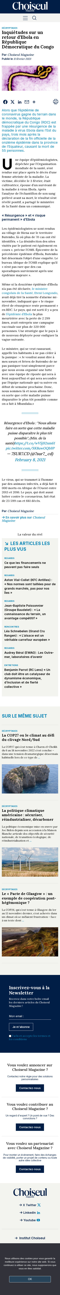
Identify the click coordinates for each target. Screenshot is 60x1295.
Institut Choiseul (32, 1238)
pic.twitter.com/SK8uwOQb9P (30, 448)
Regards (9, 558)
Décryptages (9, 28)
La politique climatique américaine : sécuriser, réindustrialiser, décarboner (28, 815)
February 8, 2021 (30, 459)
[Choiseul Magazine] (30, 1193)
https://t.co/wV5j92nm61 (34, 443)
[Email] (26, 102)
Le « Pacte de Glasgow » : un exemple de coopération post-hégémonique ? (29, 898)
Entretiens (11, 665)
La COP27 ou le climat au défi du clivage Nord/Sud (28, 737)
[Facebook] (5, 102)
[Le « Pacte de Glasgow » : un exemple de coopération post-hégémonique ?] (30, 941)
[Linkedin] (19, 102)
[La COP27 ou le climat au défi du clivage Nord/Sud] (30, 778)
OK (30, 1279)
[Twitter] (12, 102)
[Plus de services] (34, 102)
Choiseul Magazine (21, 55)
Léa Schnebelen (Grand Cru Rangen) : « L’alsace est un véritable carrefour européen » (27, 635)
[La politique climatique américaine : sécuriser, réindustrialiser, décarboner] (30, 862)
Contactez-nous (30, 1088)
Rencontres (11, 626)
